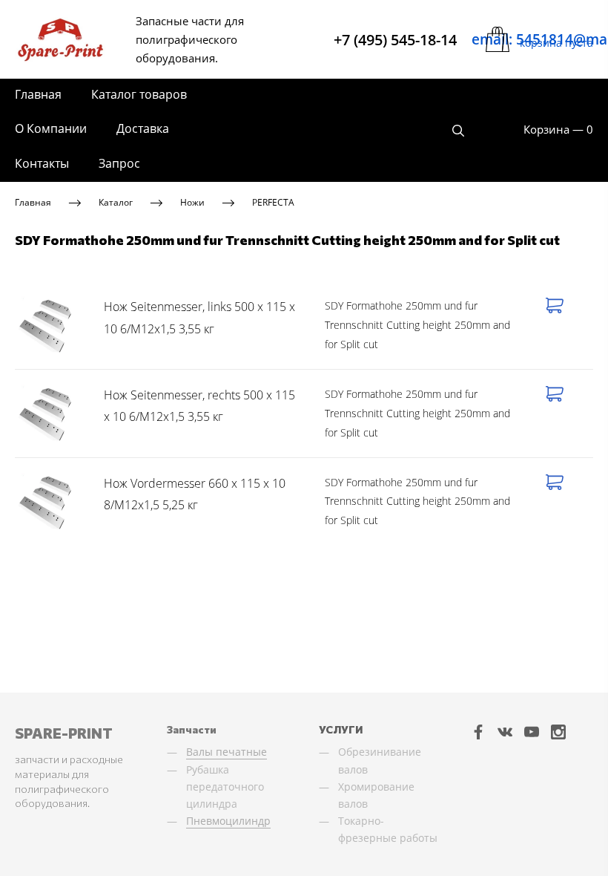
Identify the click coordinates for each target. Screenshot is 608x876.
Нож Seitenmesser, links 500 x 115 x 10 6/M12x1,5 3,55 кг (199, 317)
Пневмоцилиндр (228, 821)
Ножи (192, 202)
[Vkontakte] (505, 731)
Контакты (42, 163)
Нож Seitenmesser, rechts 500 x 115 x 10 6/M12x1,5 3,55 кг (199, 406)
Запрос (119, 163)
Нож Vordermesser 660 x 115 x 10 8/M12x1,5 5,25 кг (194, 494)
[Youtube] (531, 731)
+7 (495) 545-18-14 (395, 39)
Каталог (116, 202)
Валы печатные (226, 752)
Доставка (142, 128)
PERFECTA (273, 202)
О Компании (51, 128)
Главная (38, 94)
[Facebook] (478, 731)
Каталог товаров (139, 94)
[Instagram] (558, 731)
